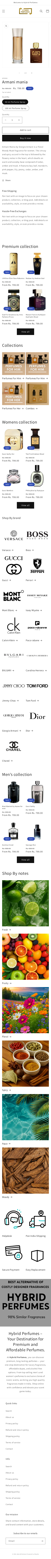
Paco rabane (32, 640)
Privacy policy (12, 1423)
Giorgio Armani (10, 730)
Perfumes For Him (11, 378)
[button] (3, 11)
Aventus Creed (7, 845)
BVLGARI (6, 670)
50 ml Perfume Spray (15, 102)
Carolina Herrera (35, 670)
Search (9, 1411)
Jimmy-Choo (9, 700)
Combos (30, 408)
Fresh (5, 929)
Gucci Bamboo (7, 490)
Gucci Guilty (30, 806)
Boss (28, 550)
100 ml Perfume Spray (15, 108)
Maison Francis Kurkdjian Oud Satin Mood (35, 316)
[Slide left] (19, 73)
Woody (5, 1197)
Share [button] (8, 180)
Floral (5, 1036)
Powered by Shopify (33, 1554)
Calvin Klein (8, 640)
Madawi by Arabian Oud (35, 278)
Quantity (5, 114)
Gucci (5, 580)
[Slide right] (32, 73)
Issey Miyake (32, 610)
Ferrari (29, 580)
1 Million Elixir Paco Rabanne (13, 278)
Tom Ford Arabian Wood (35, 454)
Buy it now (25, 138)
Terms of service (13, 1442)
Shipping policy (13, 1436)
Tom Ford (31, 700)
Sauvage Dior (31, 845)
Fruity (5, 983)
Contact (9, 1449)
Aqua (5, 1143)
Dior (28, 730)
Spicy (5, 1090)
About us (10, 1417)
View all (26, 331)
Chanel (6, 760)
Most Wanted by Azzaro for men (12, 807)
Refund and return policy (17, 1430)
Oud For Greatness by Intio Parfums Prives (12, 316)
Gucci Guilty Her (8, 454)
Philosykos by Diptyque (35, 490)
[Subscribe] (42, 1541)
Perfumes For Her (11, 408)
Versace (6, 550)
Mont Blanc (8, 610)
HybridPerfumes (21, 1554)
